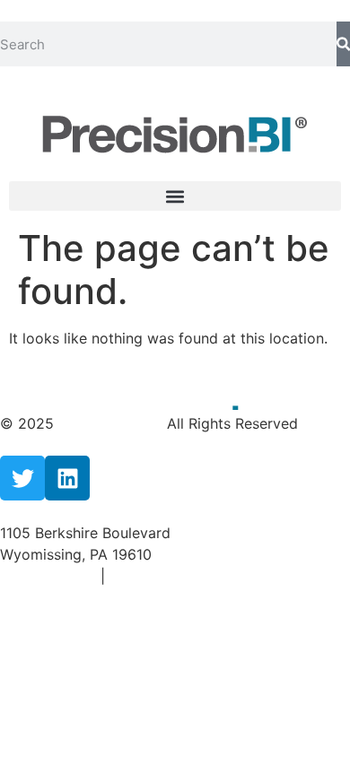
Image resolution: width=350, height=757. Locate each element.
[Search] (343, 44)
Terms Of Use (155, 576)
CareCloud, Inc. (112, 423)
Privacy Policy (50, 576)
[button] (175, 196)
